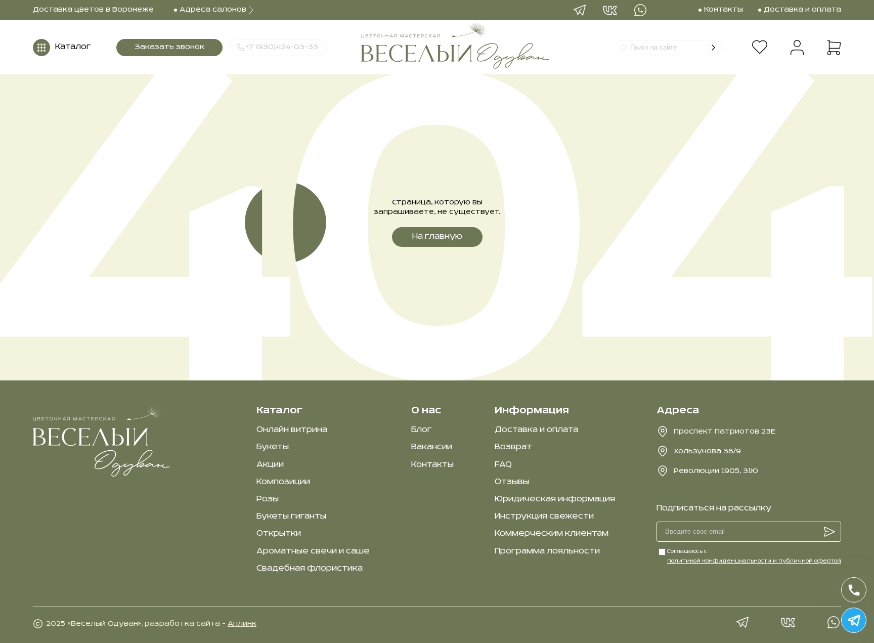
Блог (421, 430)
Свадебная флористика (309, 568)
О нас (426, 410)
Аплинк (242, 624)
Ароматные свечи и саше (313, 551)
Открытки (278, 533)
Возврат (513, 447)
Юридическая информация (555, 499)
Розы (267, 499)
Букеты (272, 447)
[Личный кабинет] (797, 47)
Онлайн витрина (291, 430)
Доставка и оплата (536, 430)
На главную (437, 236)
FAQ (503, 464)
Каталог (279, 410)
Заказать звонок (169, 47)
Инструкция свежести (544, 516)
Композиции (283, 482)
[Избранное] (759, 47)
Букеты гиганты (291, 516)
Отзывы (512, 482)
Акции (270, 464)
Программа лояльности (547, 551)
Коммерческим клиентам (551, 533)
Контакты (432, 464)
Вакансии (431, 447)
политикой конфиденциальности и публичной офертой (754, 561)
